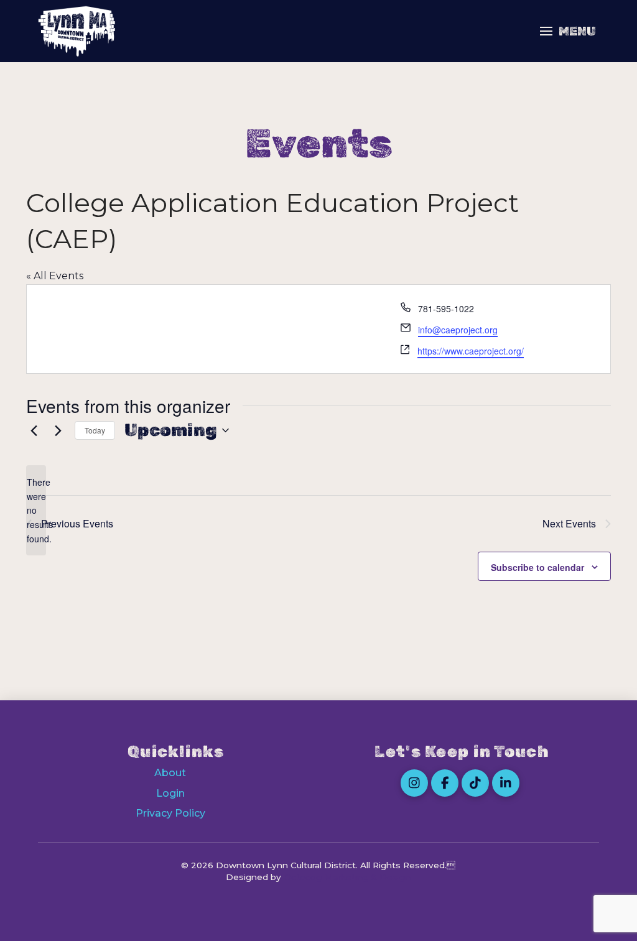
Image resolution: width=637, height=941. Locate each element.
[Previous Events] (33, 430)
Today (95, 430)
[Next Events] (57, 430)
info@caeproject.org (458, 329)
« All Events (54, 276)
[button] (568, 31)
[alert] (36, 510)
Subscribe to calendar (537, 567)
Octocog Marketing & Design (347, 877)
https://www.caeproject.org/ (470, 351)
